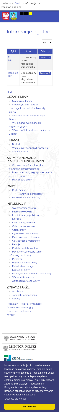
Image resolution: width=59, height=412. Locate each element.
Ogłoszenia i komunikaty (25, 233)
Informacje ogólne (22, 211)
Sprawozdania (20, 151)
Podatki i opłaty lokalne (25, 248)
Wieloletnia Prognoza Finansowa (30, 148)
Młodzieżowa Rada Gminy (26, 197)
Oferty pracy (19, 229)
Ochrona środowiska (23, 226)
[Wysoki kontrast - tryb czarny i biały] (22, 13)
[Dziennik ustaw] (19, 338)
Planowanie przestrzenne (25, 237)
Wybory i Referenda (23, 277)
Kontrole (16, 219)
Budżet (16, 144)
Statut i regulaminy (22, 101)
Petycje (16, 244)
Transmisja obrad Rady (30, 193)
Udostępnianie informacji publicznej (31, 273)
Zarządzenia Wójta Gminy (26, 281)
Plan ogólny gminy (22, 179)
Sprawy (16, 298)
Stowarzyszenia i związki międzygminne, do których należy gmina (27, 108)
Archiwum (17, 291)
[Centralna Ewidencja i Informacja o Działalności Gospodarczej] (19, 358)
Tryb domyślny (10, 13)
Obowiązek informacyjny (20, 307)
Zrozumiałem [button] (29, 406)
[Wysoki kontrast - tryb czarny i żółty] (26, 13)
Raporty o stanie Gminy (24, 262)
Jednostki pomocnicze (24, 295)
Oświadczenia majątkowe (26, 240)
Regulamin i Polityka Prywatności (24, 303)
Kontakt (11, 314)
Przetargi (17, 259)
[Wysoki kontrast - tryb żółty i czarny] (30, 13)
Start (9, 92)
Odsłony (45, 51)
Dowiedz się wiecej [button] (15, 398)
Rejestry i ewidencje (22, 266)
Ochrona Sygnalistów (23, 222)
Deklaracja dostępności (19, 311)
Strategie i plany (21, 270)
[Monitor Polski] (19, 348)
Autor (28, 51)
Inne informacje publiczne (26, 215)
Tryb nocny (15, 13)
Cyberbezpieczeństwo (24, 208)
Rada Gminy (18, 190)
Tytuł (13, 51)
